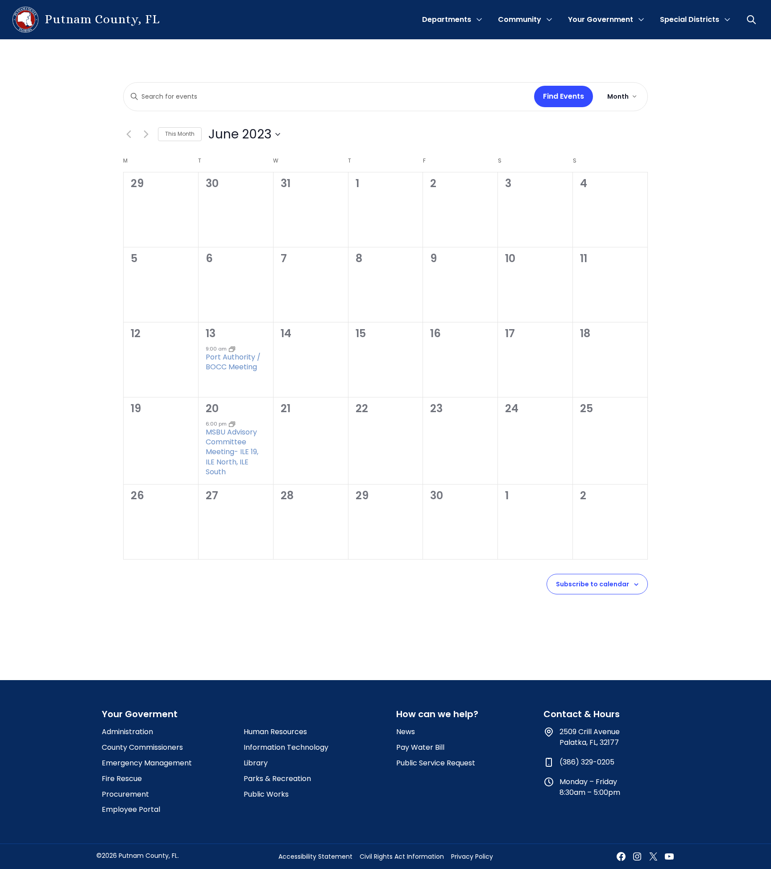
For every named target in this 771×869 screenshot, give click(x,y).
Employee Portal (131, 809)
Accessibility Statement (315, 856)
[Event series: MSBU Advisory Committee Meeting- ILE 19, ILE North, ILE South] (232, 423)
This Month (180, 134)
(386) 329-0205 (587, 762)
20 (212, 408)
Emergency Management (147, 763)
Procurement (125, 794)
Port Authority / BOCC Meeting (233, 362)
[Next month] (146, 134)
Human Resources (275, 732)
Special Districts (689, 19)
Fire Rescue (122, 778)
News (405, 732)
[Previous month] (128, 134)
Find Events (563, 96)
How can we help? (437, 714)
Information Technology (286, 747)
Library (256, 763)
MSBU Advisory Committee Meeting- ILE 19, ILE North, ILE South (232, 451)
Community (519, 19)
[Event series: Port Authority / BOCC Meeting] (232, 348)
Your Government (600, 19)
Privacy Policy (472, 856)
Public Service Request (435, 763)
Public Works (266, 794)
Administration (127, 732)
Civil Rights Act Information (402, 856)
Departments (446, 19)
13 (211, 333)
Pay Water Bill (420, 747)
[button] (752, 19)
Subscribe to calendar (592, 584)
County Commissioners (142, 747)
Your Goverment (140, 714)
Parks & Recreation (277, 778)
